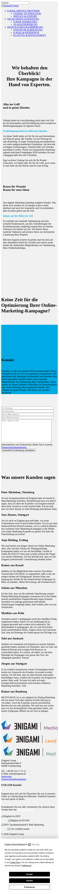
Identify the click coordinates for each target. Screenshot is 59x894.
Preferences (29, 887)
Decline (29, 881)
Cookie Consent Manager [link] (15, 844)
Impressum (6, 776)
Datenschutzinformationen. (14, 447)
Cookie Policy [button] (15, 862)
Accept (29, 874)
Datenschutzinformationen (13, 779)
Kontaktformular (26, 809)
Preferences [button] (26, 866)
